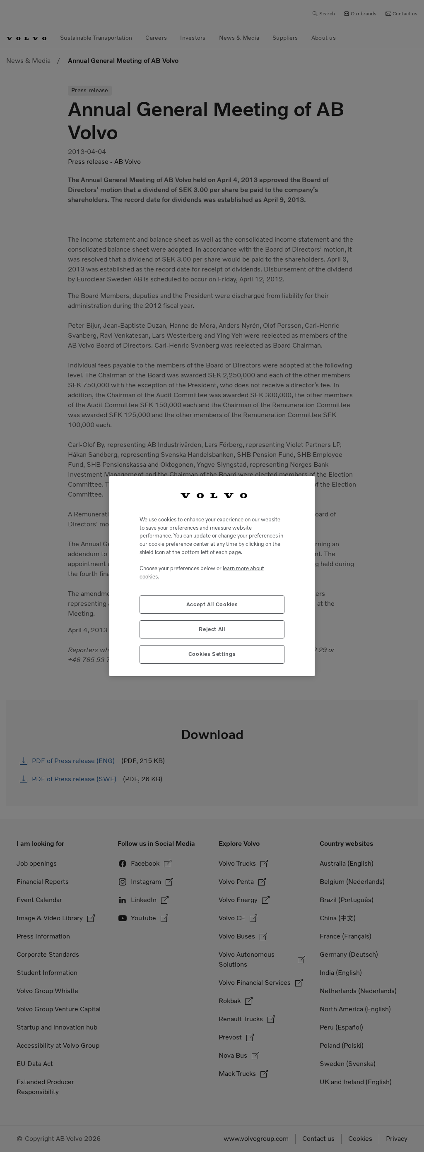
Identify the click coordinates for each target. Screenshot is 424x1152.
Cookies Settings (212, 654)
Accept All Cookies (212, 604)
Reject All (212, 629)
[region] (212, 576)
